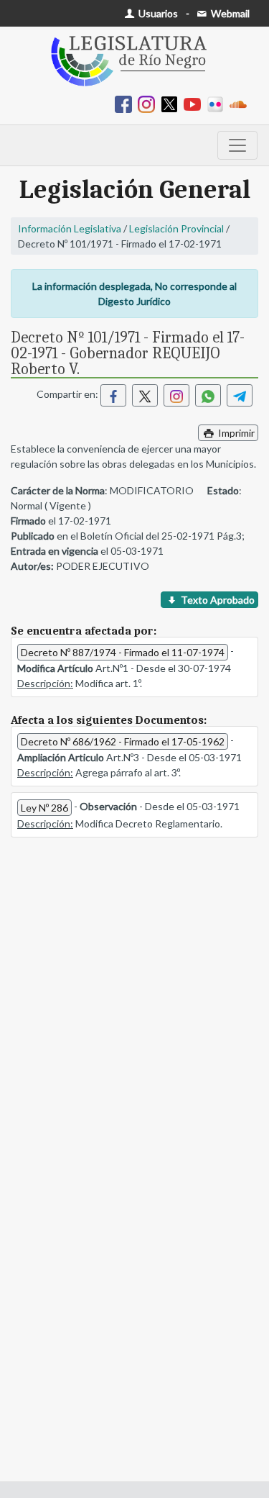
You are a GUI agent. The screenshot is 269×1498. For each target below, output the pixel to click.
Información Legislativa (69, 228)
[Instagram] (149, 103)
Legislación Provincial (176, 228)
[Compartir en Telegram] (240, 395)
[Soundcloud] (241, 103)
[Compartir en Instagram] (176, 395)
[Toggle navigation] (237, 145)
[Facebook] (126, 103)
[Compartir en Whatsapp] (208, 395)
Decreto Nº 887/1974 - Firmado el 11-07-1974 (123, 652)
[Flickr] (218, 103)
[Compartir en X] (145, 395)
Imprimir (235, 433)
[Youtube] (195, 103)
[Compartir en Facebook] (113, 395)
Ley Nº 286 (44, 808)
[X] (172, 103)
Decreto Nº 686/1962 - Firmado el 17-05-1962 (123, 741)
